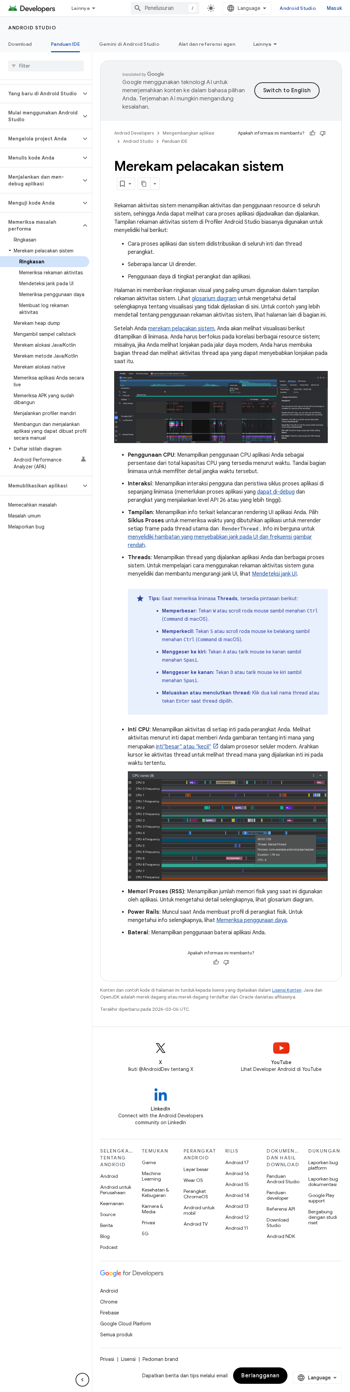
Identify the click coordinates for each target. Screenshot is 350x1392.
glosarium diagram (214, 298)
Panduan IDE (65, 44)
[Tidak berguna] (323, 133)
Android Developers (134, 133)
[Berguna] (312, 133)
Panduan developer (277, 1195)
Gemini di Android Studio (129, 44)
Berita (106, 1225)
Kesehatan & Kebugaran (155, 1192)
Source (108, 1214)
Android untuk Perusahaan (115, 1190)
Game (149, 1162)
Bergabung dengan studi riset (322, 1217)
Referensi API (281, 1209)
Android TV (196, 1224)
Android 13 (236, 1206)
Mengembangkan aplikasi (188, 133)
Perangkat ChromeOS (196, 1194)
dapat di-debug (276, 491)
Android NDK (281, 1236)
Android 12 (237, 1217)
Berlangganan (260, 1375)
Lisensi (128, 1359)
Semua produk (116, 1335)
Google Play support (321, 1198)
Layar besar (196, 1169)
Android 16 (237, 1173)
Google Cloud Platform (125, 1324)
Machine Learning (151, 1176)
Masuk (334, 8)
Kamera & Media (152, 1209)
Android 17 (237, 1162)
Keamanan (112, 1203)
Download (20, 44)
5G (145, 1233)
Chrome (109, 1302)
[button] (40, 93)
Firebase (109, 1313)
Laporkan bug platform (323, 1165)
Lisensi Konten (286, 990)
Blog (105, 1236)
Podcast (109, 1247)
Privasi (148, 1222)
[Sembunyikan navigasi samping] (82, 1380)
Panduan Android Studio (283, 1179)
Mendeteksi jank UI (274, 573)
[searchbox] (46, 65)
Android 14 (237, 1195)
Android (109, 1176)
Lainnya (80, 8)
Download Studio (278, 1222)
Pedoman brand (160, 1359)
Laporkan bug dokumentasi (323, 1181)
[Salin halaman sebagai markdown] (144, 184)
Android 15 (237, 1184)
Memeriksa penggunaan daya (251, 920)
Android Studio (298, 8)
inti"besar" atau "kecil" (183, 746)
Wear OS (193, 1180)
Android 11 (236, 1228)
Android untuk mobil (199, 1210)
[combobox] (165, 8)
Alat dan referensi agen (206, 44)
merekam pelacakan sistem (181, 328)
